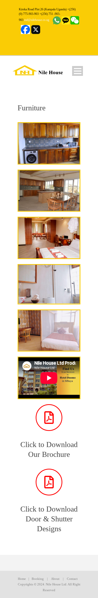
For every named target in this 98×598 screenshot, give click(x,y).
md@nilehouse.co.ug (36, 20)
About (55, 579)
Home (22, 579)
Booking (38, 579)
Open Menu (77, 71)
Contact (72, 579)
